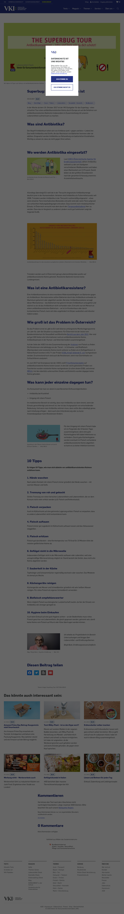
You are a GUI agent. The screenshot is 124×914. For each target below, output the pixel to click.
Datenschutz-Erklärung (59, 73)
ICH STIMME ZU (62, 79)
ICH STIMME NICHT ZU (62, 87)
